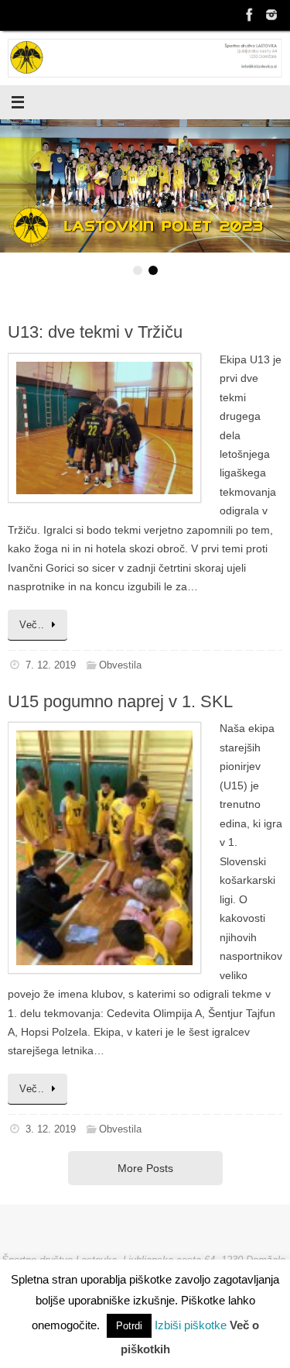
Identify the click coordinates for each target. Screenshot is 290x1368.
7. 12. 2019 (51, 665)
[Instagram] (271, 15)
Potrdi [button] (129, 1326)
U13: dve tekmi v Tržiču (95, 332)
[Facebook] (250, 15)
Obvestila (120, 665)
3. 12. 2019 (51, 1129)
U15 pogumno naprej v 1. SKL (120, 701)
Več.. (32, 625)
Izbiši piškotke (192, 1325)
